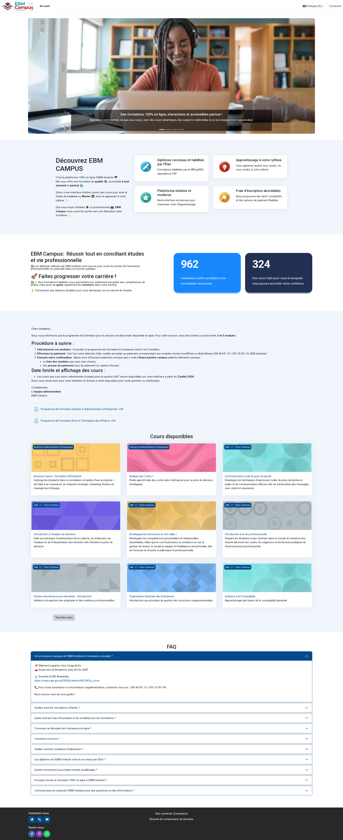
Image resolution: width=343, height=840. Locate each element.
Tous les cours (64, 617)
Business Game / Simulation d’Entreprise (57, 476)
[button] (313, 6)
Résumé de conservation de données (171, 819)
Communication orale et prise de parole (248, 476)
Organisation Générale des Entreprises (151, 596)
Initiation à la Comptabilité (240, 596)
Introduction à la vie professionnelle (246, 534)
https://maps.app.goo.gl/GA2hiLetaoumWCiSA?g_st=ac (67, 680)
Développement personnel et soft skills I (153, 534)
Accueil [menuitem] (44, 6)
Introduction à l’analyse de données (54, 534)
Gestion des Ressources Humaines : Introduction (62, 596)
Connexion (335, 6)
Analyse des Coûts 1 (141, 476)
